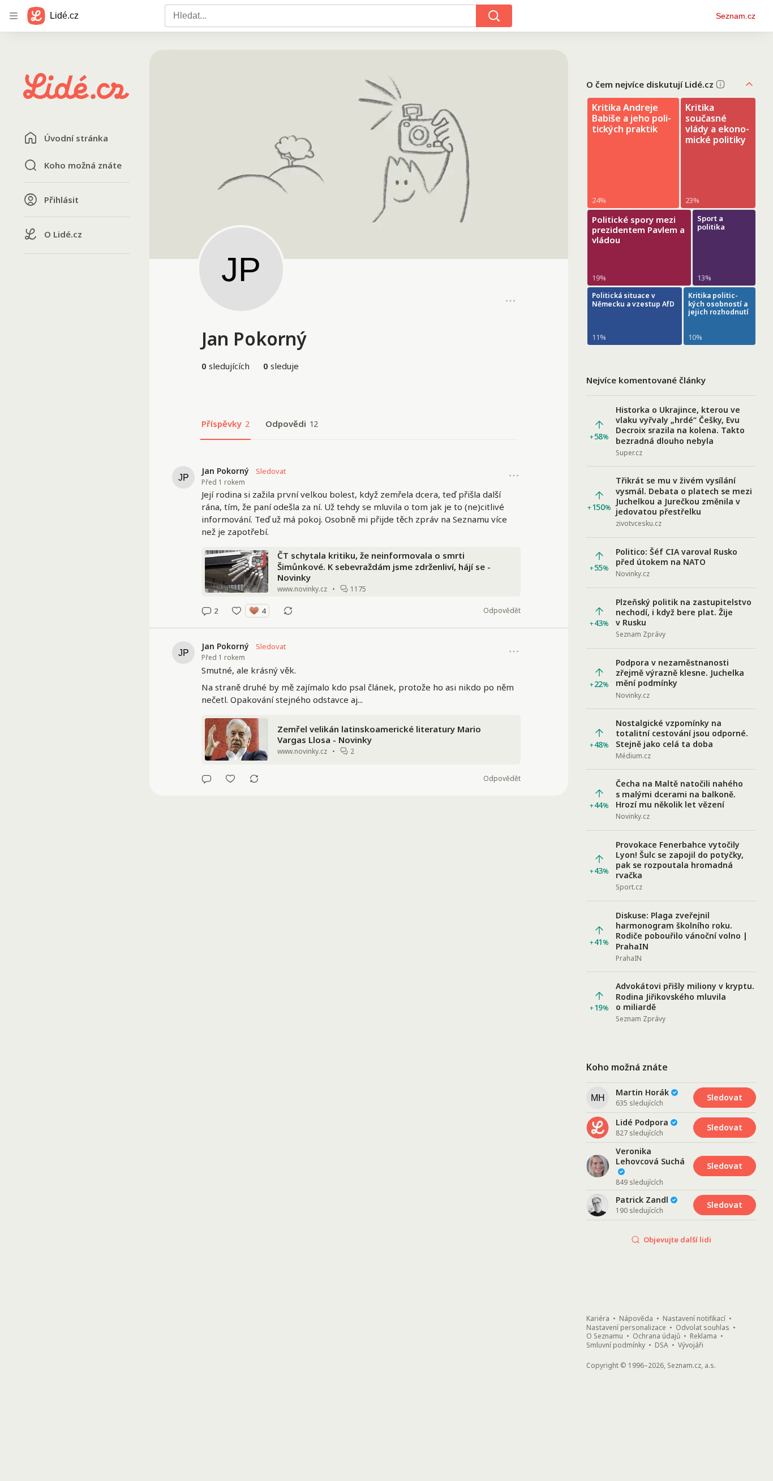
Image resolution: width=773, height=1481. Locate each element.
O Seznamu (604, 1336)
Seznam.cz (735, 15)
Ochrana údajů (656, 1336)
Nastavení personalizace (626, 1327)
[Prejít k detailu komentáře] (206, 611)
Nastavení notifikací (694, 1318)
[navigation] (14, 16)
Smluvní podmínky (615, 1345)
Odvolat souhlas (702, 1327)
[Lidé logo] (76, 95)
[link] (358, 541)
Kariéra (597, 1318)
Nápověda (636, 1318)
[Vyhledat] (494, 16)
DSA (661, 1345)
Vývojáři (690, 1345)
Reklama (703, 1336)
